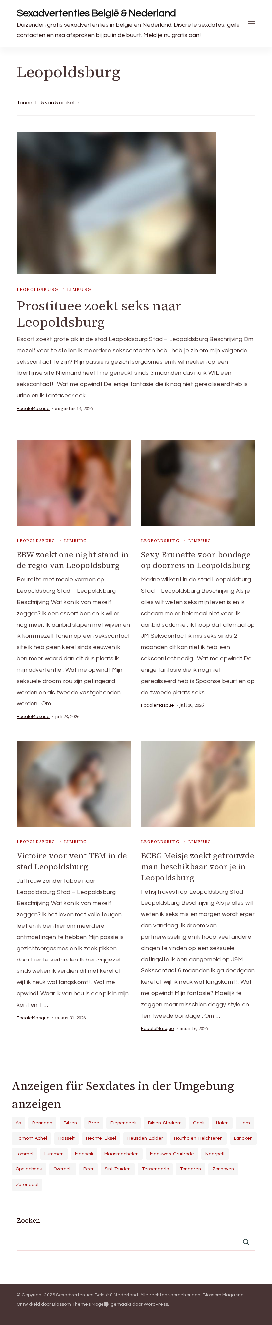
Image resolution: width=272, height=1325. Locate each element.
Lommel (24, 1154)
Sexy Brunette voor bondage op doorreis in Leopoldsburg (196, 560)
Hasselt (66, 1138)
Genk (199, 1123)
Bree (93, 1123)
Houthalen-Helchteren (198, 1138)
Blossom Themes (71, 1304)
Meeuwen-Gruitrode (172, 1154)
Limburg (79, 289)
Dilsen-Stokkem (165, 1123)
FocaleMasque (33, 408)
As (18, 1123)
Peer (88, 1169)
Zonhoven (223, 1169)
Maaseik (84, 1154)
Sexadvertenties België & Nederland (96, 13)
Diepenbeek (123, 1123)
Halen (222, 1123)
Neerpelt (215, 1154)
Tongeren (190, 1169)
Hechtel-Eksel (101, 1138)
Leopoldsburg (37, 289)
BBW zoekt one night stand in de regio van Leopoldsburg (73, 560)
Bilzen (70, 1123)
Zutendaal (27, 1184)
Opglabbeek (29, 1169)
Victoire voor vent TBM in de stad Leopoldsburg (72, 861)
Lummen (54, 1154)
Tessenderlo (155, 1169)
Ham (245, 1123)
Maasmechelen (121, 1154)
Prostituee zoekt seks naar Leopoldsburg (99, 314)
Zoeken (28, 1220)
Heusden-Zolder (145, 1138)
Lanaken (243, 1138)
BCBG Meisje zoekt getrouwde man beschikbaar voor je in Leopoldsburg (197, 866)
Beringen (42, 1123)
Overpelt (62, 1169)
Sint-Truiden (118, 1169)
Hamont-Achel (31, 1138)
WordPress (156, 1304)
